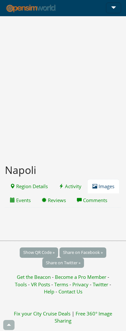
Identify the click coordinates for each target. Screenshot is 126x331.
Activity (72, 186)
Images (105, 186)
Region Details (31, 186)
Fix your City (28, 313)
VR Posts (41, 284)
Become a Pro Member (81, 277)
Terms (61, 284)
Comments (94, 200)
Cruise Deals (56, 313)
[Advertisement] (63, 86)
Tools (21, 284)
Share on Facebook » (83, 252)
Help (49, 291)
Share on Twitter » (63, 263)
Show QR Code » (39, 252)
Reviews (56, 200)
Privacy (80, 284)
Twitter (100, 284)
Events (23, 200)
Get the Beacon (34, 277)
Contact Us (70, 291)
